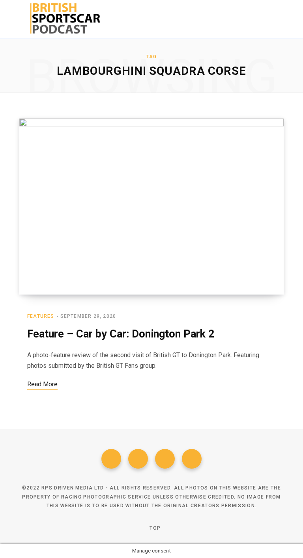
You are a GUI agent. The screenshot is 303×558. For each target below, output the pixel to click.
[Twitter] (138, 459)
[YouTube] (192, 459)
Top (154, 528)
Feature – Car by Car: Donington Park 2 (120, 334)
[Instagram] (165, 459)
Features (40, 316)
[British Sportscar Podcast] (65, 19)
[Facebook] (111, 459)
